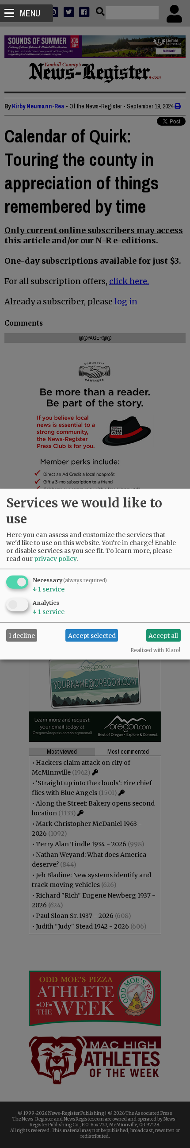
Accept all (163, 635)
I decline (22, 635)
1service (49, 589)
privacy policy (55, 559)
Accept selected (92, 635)
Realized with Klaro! (155, 650)
